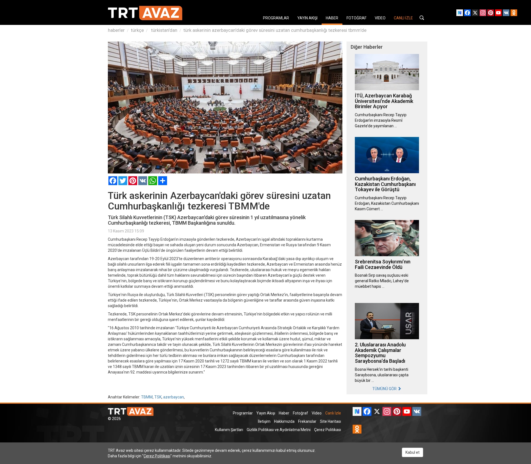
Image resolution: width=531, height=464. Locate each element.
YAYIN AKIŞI (307, 18)
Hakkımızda (284, 421)
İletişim (264, 421)
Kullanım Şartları (229, 429)
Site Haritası (330, 421)
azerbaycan (173, 397)
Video (317, 413)
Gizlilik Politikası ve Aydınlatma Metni (279, 429)
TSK (158, 397)
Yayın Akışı (265, 413)
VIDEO (380, 18)
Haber (284, 413)
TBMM (147, 397)
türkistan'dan (163, 30)
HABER (332, 18)
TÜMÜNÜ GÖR (384, 389)
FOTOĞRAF (356, 18)
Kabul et (412, 452)
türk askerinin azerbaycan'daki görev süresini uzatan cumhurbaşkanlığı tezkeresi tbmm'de (274, 30)
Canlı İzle (333, 413)
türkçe (137, 30)
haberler (116, 30)
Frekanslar (307, 421)
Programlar (243, 413)
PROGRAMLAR (276, 18)
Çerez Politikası (327, 429)
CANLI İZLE (403, 18)
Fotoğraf (300, 413)
